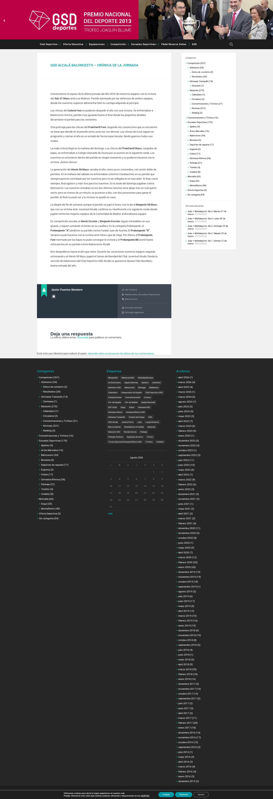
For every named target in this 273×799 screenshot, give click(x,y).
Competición (118, 44)
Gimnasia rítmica (115, 412)
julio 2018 (183, 649)
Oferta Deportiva (195, 190)
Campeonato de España (131, 392)
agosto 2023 (185, 401)
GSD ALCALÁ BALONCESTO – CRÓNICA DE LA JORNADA (94, 65)
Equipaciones (97, 44)
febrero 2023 (185, 430)
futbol (131, 407)
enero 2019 (184, 625)
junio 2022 (184, 465)
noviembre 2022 (187, 445)
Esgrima (193, 149)
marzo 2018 (185, 669)
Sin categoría (194, 194)
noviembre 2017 (187, 688)
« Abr (110, 513)
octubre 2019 (185, 581)
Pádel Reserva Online (173, 44)
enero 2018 (184, 679)
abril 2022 (183, 474)
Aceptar (166, 794)
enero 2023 (184, 435)
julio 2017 (183, 703)
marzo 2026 (185, 382)
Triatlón (193, 167)
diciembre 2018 (186, 630)
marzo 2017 (185, 718)
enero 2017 (184, 727)
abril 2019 (183, 611)
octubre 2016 (185, 742)
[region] (136, 20)
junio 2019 (184, 601)
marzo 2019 (185, 615)
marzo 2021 (185, 518)
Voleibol (193, 172)
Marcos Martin (114, 427)
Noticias (196, 108)
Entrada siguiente (134, 312)
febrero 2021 (185, 523)
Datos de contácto (201, 72)
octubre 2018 (185, 640)
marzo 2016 (185, 766)
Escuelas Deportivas (143, 44)
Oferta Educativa (73, 44)
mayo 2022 (184, 469)
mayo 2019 (184, 606)
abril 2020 (183, 552)
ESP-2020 (112, 407)
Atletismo (194, 67)
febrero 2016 (185, 771)
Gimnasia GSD (144, 407)
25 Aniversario (114, 382)
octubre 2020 (185, 537)
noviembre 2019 (187, 576)
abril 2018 (183, 664)
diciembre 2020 (186, 528)
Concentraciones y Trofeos (205, 103)
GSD (194, 44)
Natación (194, 90)
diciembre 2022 (186, 440)
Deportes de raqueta (199, 144)
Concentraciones (132, 397)
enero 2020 (184, 567)
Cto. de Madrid (131, 402)
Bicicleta (194, 140)
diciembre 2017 (186, 683)
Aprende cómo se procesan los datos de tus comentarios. (121, 353)
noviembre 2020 (187, 533)
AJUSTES (145, 796)
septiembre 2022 (187, 455)
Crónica (147, 397)
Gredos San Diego (136, 417)
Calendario (197, 94)
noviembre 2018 (187, 635)
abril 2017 (183, 713)
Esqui (192, 181)
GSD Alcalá (113, 422)
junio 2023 (184, 411)
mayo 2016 (184, 757)
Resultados (197, 76)
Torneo (150, 437)
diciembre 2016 (186, 732)
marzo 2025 (185, 391)
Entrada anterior (133, 307)
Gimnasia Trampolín (199, 81)
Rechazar (183, 794)
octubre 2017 (185, 693)
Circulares (196, 99)
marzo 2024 (185, 396)
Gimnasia (196, 85)
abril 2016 (183, 761)
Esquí (123, 407)
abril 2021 (183, 513)
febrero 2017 (185, 722)
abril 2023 (183, 421)
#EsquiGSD (113, 378)
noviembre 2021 (187, 499)
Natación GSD (114, 432)
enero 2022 (184, 489)
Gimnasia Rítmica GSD (135, 412)
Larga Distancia (152, 422)
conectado (82, 337)
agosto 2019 (185, 591)
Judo (139, 422)
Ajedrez (193, 126)
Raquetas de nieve (135, 437)
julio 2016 (183, 752)
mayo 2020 (184, 547)
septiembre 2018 (187, 644)
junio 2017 (184, 708)
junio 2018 (184, 654)
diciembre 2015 (186, 781)
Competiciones (114, 397)
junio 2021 (184, 503)
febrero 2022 (185, 484)
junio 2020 (184, 542)
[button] (4, 20)
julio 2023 (183, 406)
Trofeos (149, 442)
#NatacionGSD (128, 378)
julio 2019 (183, 596)
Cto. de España (114, 402)
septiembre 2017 (187, 698)
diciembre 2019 (186, 572)
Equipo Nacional (148, 402)
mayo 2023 (184, 416)
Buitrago (142, 387)
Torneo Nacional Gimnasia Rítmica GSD (125, 442)
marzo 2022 (185, 479)
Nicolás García (130, 432)
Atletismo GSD (114, 387)
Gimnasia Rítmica (198, 158)
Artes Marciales (197, 131)
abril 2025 (183, 387)
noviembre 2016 (187, 737)
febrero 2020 (185, 562)
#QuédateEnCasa (145, 378)
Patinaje (193, 163)
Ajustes (201, 794)
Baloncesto (131, 294)
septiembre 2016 (187, 747)
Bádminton (154, 387)
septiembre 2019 (187, 586)
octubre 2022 (185, 450)
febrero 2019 (185, 620)
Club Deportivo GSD (154, 392)
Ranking (195, 113)
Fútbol (193, 154)
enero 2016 (184, 776)
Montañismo (196, 185)
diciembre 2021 (186, 494)
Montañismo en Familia (134, 427)
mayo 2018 (184, 659)
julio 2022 (183, 460)
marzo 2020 (185, 557)
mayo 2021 (184, 508)
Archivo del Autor (53, 296)
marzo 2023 (185, 426)
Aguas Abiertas (131, 382)
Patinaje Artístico (115, 437)
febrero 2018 (185, 674)
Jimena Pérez (128, 422)
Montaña (192, 176)
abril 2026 (183, 377)
